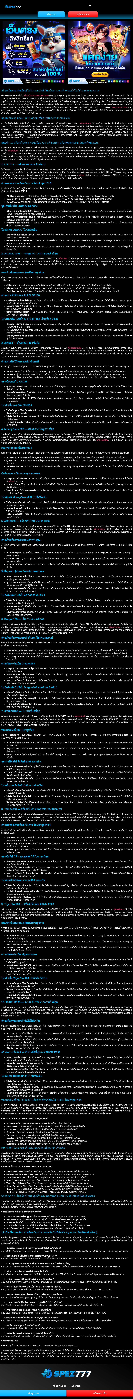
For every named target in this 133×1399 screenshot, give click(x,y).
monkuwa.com (42, 95)
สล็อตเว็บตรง (29, 95)
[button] (90, 6)
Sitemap (76, 1386)
